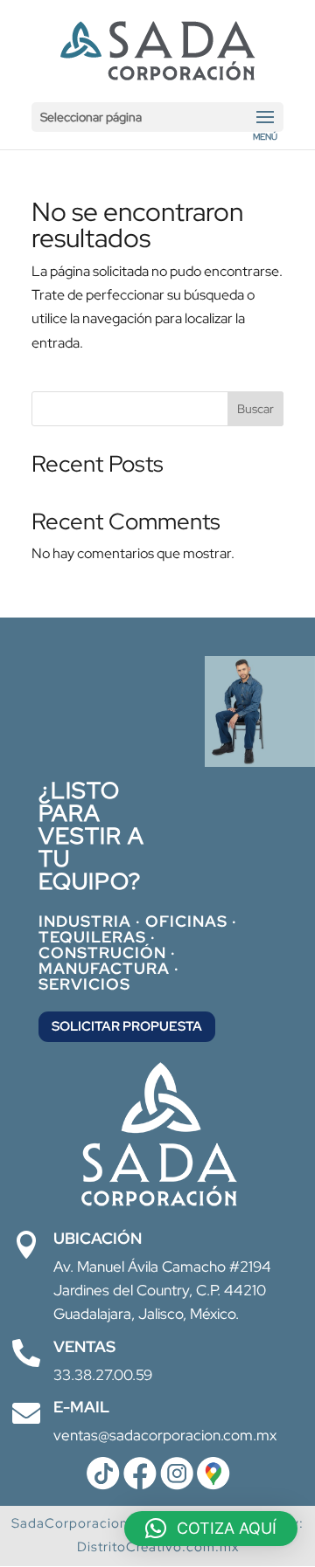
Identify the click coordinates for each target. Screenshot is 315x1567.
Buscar (255, 409)
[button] (211, 1528)
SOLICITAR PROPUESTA (127, 1026)
